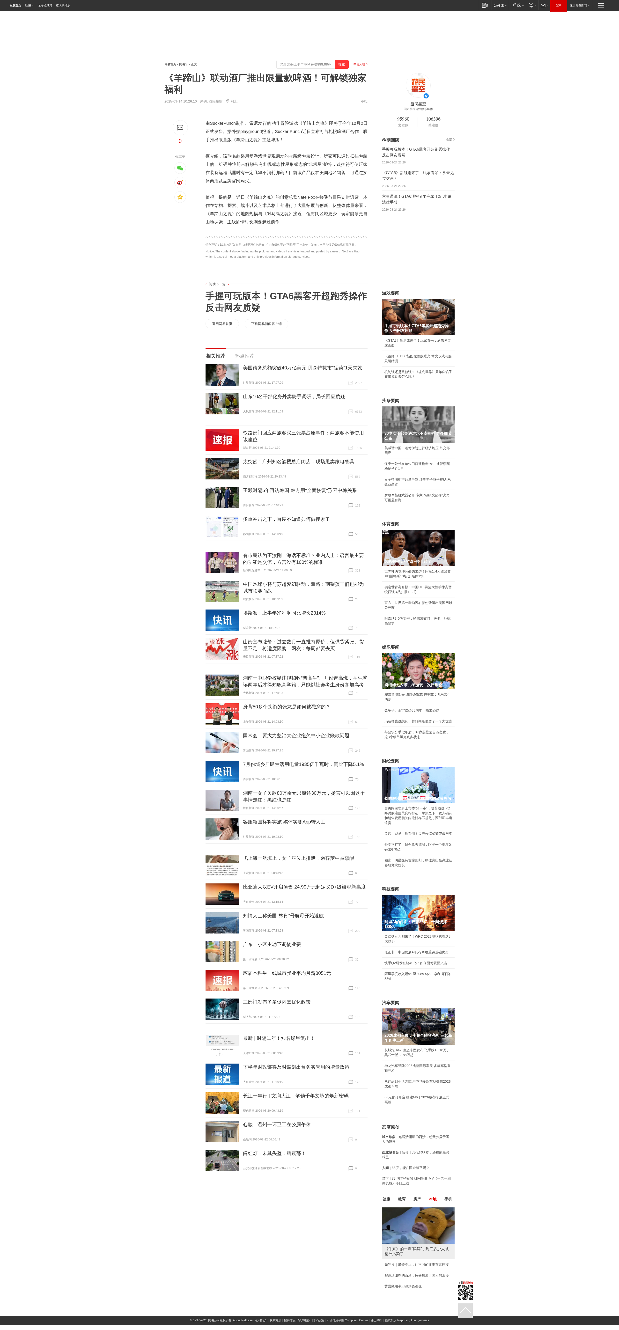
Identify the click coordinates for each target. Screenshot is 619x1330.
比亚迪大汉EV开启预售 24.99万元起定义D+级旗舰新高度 (304, 886)
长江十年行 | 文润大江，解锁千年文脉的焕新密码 (296, 1095)
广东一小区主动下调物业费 (272, 944)
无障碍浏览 (45, 5)
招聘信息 (289, 1320)
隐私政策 (318, 1320)
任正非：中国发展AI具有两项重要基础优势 (416, 952)
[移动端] (485, 5)
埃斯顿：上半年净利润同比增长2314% (284, 613)
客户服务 (304, 1320)
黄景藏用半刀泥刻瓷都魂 (403, 1286)
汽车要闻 (390, 1002)
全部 (449, 139)
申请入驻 (359, 64)
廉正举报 (376, 1320)
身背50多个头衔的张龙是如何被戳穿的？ (287, 706)
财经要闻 (390, 760)
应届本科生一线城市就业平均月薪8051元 (287, 973)
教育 (402, 1199)
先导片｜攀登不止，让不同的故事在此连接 (416, 1264)
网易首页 (15, 5)
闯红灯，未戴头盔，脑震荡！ (274, 1153)
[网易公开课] (500, 5)
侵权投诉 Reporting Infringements (407, 1320)
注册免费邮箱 (578, 5)
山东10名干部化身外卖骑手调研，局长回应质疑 (294, 396)
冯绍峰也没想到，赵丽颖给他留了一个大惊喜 (418, 721)
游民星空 (215, 101)
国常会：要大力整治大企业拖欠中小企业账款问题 (296, 735)
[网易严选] (517, 5)
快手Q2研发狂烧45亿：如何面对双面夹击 (415, 963)
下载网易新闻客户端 (266, 324)
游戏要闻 (390, 293)
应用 (28, 5)
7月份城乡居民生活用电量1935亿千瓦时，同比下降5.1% (303, 764)
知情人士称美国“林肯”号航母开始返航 (283, 915)
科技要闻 (390, 889)
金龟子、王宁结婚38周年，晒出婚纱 (411, 710)
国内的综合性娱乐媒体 (418, 109)
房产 (417, 1199)
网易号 (183, 64)
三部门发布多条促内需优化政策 (277, 1002)
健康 (386, 1199)
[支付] (532, 5)
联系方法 (275, 1320)
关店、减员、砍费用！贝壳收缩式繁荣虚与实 (418, 834)
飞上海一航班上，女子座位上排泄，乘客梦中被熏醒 (298, 858)
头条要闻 (390, 400)
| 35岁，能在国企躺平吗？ (405, 1168)
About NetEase (243, 1320)
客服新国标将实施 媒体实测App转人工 (284, 821)
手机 (448, 1199)
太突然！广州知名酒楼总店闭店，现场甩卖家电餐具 (298, 461)
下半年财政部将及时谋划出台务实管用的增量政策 (296, 1067)
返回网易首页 (222, 324)
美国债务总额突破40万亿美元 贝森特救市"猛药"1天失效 (302, 367)
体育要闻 (390, 524)
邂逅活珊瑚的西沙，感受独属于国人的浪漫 (416, 1275)
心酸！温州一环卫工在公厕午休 (277, 1124)
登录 (559, 5)
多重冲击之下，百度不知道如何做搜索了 (286, 519)
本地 (433, 1199)
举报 (364, 101)
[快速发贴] (180, 127)
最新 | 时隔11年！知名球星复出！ (279, 1038)
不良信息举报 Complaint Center (347, 1320)
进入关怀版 (63, 5)
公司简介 (261, 1320)
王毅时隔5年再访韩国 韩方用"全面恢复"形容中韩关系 (300, 490)
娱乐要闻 (390, 647)
